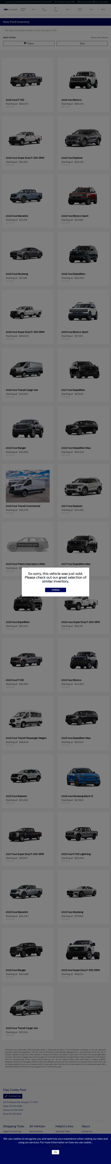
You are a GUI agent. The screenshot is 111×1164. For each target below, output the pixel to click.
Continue (55, 590)
